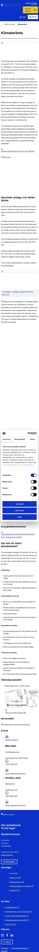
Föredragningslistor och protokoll (21, 886)
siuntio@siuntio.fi (7, 855)
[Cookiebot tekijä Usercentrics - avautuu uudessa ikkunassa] (28, 433)
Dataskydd (4, 948)
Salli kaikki (19, 504)
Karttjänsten (14, 890)
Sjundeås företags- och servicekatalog (18, 911)
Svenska (34, 3)
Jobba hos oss (13, 878)
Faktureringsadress (15, 882)
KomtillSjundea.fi (12, 907)
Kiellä (19, 517)
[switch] (34, 481)
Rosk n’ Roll (10, 924)
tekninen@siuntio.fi (11, 740)
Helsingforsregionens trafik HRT (17, 920)
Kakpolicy (4, 951)
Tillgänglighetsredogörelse (19, 948)
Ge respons (7, 942)
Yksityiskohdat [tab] (19, 439)
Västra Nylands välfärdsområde (16, 916)
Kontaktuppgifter (9, 862)
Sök (24, 17)
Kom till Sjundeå (28, 10)
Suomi (28, 3)
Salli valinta (19, 510)
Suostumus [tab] (6, 439)
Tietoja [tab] (32, 439)
